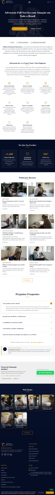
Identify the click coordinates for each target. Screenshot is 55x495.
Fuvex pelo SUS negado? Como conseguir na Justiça (41, 265)
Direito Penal (31, 458)
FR (52, 2)
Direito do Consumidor (34, 451)
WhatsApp (33, 470)
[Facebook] (2, 454)
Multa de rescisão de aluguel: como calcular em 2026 (13, 265)
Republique (3, 484)
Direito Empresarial (33, 448)
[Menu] (29, 2)
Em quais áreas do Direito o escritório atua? (14, 316)
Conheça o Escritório (36, 28)
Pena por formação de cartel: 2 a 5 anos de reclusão (13, 202)
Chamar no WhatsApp (46, 372)
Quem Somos (4, 468)
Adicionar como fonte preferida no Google (10, 486)
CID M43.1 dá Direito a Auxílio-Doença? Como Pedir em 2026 (12, 233)
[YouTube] (8, 454)
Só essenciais (41, 492)
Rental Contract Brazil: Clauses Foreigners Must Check (41, 202)
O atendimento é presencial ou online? (13, 322)
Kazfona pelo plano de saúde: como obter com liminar (40, 233)
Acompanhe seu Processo (7, 482)
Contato (3, 479)
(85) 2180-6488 (34, 467)
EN (50, 2)
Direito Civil (31, 446)
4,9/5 (12, 42)
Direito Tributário (32, 456)
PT (48, 2)
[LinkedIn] (11, 454)
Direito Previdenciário (33, 453)
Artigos (2, 470)
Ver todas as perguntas (37, 342)
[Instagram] (5, 454)
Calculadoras (4, 475)
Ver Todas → (27, 280)
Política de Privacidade (30, 493)
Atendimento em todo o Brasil (7, 477)
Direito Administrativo (33, 460)
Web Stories (4, 472)
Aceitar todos (49, 492)
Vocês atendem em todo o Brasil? (11, 303)
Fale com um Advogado (19, 28)
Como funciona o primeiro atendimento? (13, 328)
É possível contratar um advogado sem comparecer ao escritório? (19, 334)
